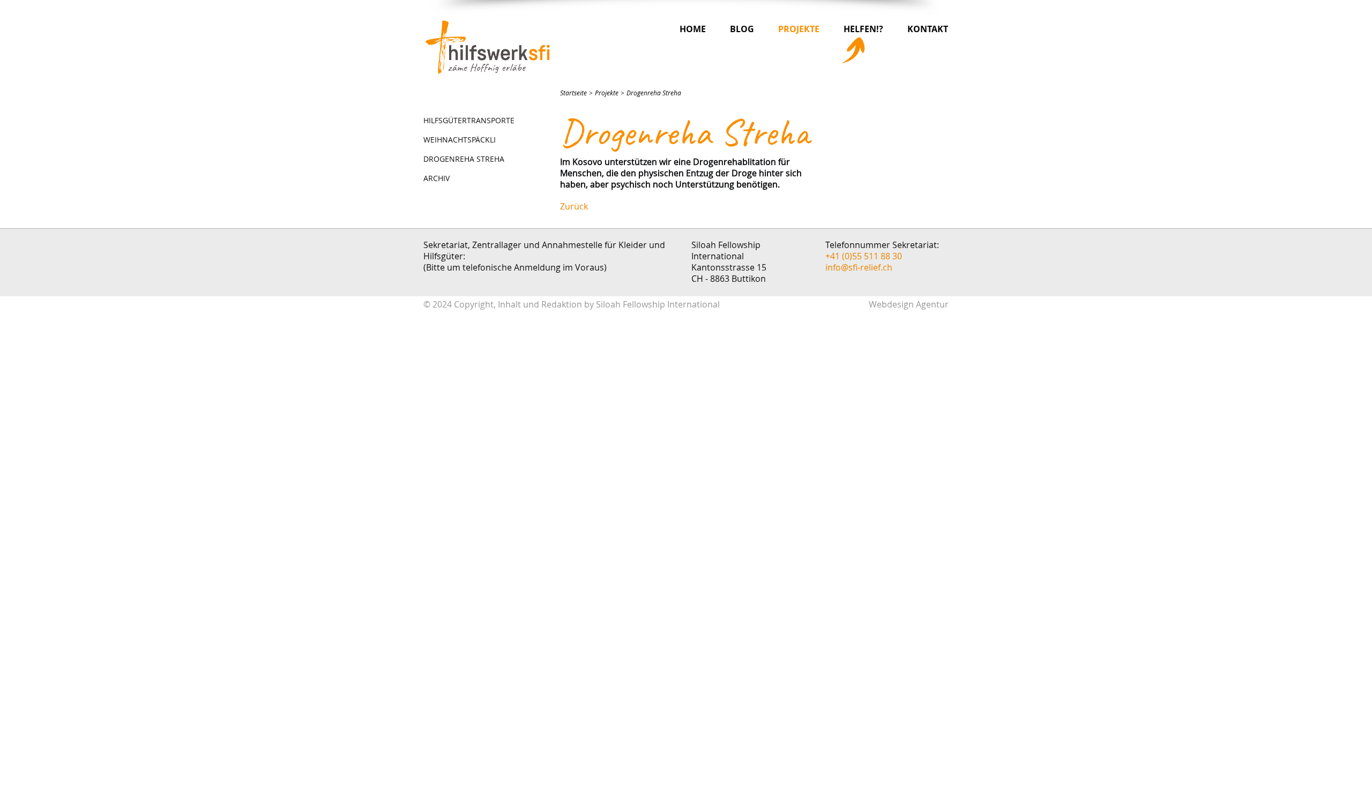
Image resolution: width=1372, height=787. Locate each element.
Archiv (436, 178)
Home (693, 29)
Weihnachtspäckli (459, 139)
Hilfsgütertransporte (468, 120)
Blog (742, 29)
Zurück (574, 206)
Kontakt (927, 29)
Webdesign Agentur (909, 304)
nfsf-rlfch (859, 267)
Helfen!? (863, 29)
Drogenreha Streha (463, 159)
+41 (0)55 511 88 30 (863, 256)
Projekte (798, 29)
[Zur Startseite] (487, 47)
